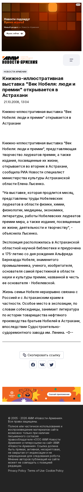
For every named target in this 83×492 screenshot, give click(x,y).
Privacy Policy (17, 470)
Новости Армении (15, 71)
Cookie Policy (55, 470)
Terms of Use (36, 470)
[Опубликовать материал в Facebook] (33, 364)
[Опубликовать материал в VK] (42, 364)
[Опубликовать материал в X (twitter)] (51, 364)
